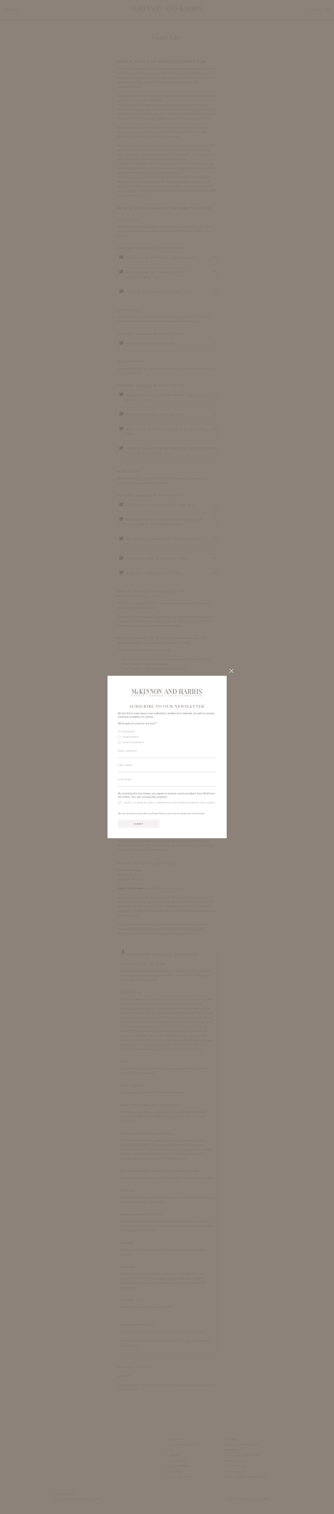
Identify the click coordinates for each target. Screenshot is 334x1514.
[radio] (167, 731)
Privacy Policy (158, 813)
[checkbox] (167, 738)
